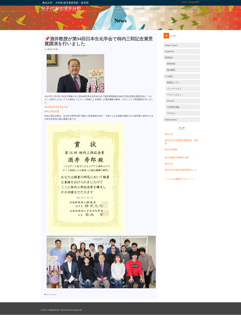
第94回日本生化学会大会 (56, 106)
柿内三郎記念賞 (51, 111)
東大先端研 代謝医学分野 (176, 157)
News (54, 294)
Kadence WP (78, 310)
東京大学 (169, 163)
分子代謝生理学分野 (61, 8)
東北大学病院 (171, 149)
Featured (49, 294)
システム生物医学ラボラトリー (179, 179)
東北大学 (169, 134)
